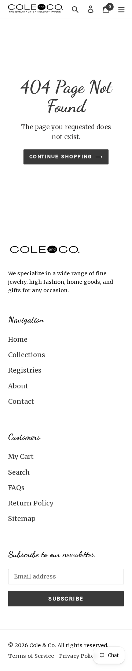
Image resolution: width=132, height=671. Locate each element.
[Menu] (121, 9)
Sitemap (22, 518)
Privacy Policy (78, 656)
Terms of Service (31, 656)
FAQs (16, 487)
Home (17, 339)
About (18, 386)
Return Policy (30, 503)
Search (19, 472)
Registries (24, 370)
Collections (26, 355)
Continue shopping (60, 156)
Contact (21, 401)
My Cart (21, 456)
